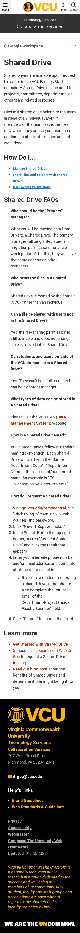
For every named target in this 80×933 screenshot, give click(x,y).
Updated (16, 853)
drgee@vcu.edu (27, 776)
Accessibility (20, 827)
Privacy (15, 821)
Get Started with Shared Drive (40, 644)
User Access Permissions (32, 187)
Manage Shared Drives (30, 168)
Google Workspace (25, 46)
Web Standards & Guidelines (38, 807)
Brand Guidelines (27, 800)
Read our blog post (30, 669)
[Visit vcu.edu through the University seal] (40, 716)
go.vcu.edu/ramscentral (44, 508)
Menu (5, 9)
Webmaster (18, 834)
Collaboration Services (40, 26)
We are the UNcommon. (40, 924)
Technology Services (40, 20)
